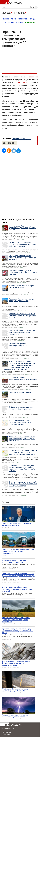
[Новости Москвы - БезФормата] (11, 2)
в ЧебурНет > (30, 22)
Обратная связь (6, 731)
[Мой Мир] (18, 150)
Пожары (19, 22)
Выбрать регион (6, 732)
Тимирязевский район (21, 139)
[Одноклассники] (9, 150)
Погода (32, 19)
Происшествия (8, 22)
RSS (8, 734)
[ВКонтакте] (4, 150)
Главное (5, 19)
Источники (22, 19)
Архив (13, 19)
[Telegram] (13, 150)
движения (33, 77)
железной (22, 82)
